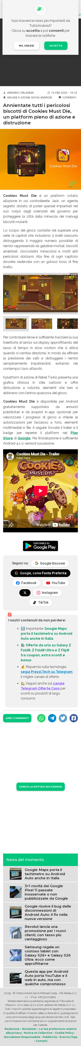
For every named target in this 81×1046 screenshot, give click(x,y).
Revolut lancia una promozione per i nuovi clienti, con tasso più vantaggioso (45, 933)
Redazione (12, 1028)
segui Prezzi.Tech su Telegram (46, 672)
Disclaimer (29, 1028)
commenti (69, 97)
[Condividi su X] (63, 718)
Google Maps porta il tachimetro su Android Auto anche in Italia (46, 634)
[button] (16, 323)
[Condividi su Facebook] (74, 718)
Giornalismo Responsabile (22, 1037)
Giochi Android (41, 97)
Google (24, 438)
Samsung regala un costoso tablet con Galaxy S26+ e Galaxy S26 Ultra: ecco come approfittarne (48, 955)
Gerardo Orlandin (20, 92)
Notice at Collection (38, 1032)
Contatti (41, 1040)
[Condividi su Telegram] (52, 718)
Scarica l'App (68, 1037)
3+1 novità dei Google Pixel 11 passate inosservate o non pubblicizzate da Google (46, 892)
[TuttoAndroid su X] (25, 592)
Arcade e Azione (18, 97)
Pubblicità (50, 1037)
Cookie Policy (64, 1032)
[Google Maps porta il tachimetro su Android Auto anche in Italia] (16, 874)
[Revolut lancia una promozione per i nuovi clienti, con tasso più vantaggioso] (16, 933)
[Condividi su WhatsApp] (41, 718)
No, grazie (26, 45)
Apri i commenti (17, 718)
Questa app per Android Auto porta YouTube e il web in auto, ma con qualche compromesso (46, 977)
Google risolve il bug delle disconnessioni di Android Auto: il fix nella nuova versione (48, 912)
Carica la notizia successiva (40, 786)
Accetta (55, 45)
